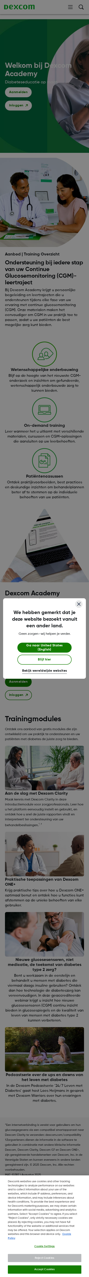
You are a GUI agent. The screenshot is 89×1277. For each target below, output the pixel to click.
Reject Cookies (44, 1258)
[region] (44, 1226)
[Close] (79, 604)
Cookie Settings (44, 1246)
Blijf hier (44, 659)
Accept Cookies (44, 1269)
